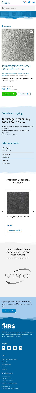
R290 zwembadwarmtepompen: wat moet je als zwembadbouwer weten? (18, 386)
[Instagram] (20, 331)
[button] (33, 2)
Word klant (23, 94)
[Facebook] (15, 331)
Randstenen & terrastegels (11, 73)
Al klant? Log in (8, 94)
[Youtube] (9, 331)
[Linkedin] (3, 331)
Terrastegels (20, 73)
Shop (3, 73)
